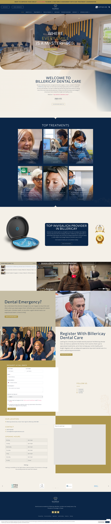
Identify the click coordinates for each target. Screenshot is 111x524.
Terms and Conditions (29, 400)
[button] (109, 7)
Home (22, 12)
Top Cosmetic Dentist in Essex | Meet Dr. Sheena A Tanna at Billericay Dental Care (20, 269)
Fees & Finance (47, 12)
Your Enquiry (11, 385)
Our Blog (57, 12)
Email (9, 374)
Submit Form (12, 408)
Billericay (41, 86)
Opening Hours (84, 12)
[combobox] (9, 382)
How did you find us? (12, 394)
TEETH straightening (55, 150)
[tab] (18, 266)
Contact (74, 12)
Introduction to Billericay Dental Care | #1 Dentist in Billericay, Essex (20, 266)
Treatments (37, 12)
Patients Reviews (66, 12)
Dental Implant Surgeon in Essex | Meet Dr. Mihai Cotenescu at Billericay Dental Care (20, 273)
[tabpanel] (74, 276)
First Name (10, 368)
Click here (41, 1)
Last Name (28, 368)
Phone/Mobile (11, 380)
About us (28, 12)
